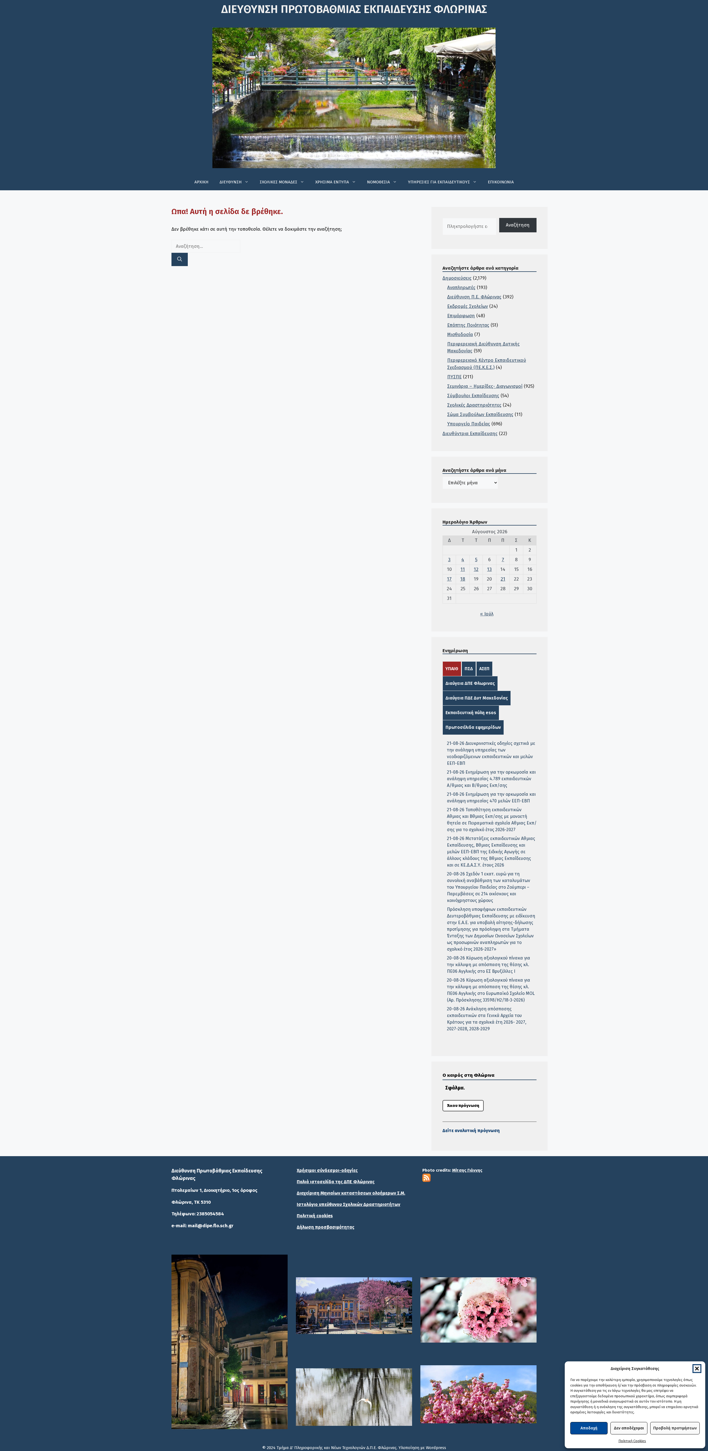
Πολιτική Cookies (632, 1441)
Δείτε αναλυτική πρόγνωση (471, 1130)
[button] (697, 1368)
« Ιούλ (486, 614)
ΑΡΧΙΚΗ (201, 182)
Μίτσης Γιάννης (467, 1170)
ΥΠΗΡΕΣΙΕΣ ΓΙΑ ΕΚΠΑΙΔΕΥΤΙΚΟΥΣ (439, 182)
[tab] (451, 668)
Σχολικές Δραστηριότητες (474, 405)
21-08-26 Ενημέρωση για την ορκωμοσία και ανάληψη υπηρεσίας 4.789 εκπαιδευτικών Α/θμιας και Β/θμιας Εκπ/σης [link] (491, 778)
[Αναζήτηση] (179, 259)
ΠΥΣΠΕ (454, 377)
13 (489, 569)
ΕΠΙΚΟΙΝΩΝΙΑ (501, 182)
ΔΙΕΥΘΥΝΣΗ (231, 182)
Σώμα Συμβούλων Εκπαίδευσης (480, 414)
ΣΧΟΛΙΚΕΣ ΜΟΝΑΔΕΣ (278, 182)
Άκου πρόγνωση (463, 1105)
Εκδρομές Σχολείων (467, 306)
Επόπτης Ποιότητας (468, 325)
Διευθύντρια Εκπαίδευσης (470, 433)
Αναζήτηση (518, 225)
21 (503, 579)
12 (476, 569)
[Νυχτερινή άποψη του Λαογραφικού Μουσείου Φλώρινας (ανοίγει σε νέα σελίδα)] (229, 1342)
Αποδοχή (589, 1428)
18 (462, 579)
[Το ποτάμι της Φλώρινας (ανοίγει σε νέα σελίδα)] (354, 1305)
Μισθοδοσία (460, 334)
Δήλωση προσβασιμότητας (325, 1227)
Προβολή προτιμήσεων (675, 1428)
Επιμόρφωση (461, 316)
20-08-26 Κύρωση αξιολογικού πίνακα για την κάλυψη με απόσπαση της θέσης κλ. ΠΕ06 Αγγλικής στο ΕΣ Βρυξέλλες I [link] (488, 964)
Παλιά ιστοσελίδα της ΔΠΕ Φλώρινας (335, 1181)
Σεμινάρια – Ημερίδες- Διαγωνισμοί (484, 386)
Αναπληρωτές (461, 287)
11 (462, 569)
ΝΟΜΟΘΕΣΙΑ (378, 182)
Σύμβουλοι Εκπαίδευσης (473, 396)
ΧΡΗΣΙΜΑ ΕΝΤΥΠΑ (332, 182)
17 (449, 579)
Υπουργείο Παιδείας (468, 424)
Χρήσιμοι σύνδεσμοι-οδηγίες (327, 1170)
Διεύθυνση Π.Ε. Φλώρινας (474, 297)
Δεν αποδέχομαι (629, 1428)
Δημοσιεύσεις (457, 278)
